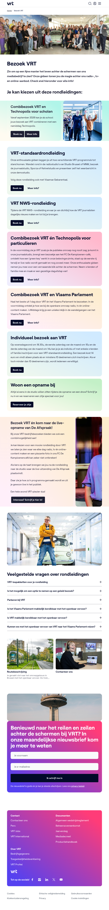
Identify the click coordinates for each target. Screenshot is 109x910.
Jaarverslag (62, 831)
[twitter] (54, 880)
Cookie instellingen (80, 898)
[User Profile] (94, 3)
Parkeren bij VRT (16, 599)
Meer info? (33, 188)
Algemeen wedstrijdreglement (72, 820)
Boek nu (17, 134)
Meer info (32, 134)
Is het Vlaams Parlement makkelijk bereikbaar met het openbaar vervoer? (47, 608)
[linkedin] (47, 880)
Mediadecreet (63, 836)
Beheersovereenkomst (68, 825)
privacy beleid (77, 786)
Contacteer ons (19, 820)
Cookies (10, 893)
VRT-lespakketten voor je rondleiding (27, 582)
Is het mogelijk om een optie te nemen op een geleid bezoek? (40, 590)
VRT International (20, 836)
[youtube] (61, 880)
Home (9, 11)
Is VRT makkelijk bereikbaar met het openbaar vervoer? (37, 617)
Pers (13, 825)
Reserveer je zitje (22, 404)
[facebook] (32, 880)
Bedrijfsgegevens (20, 853)
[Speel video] (54, 539)
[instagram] (40, 880)
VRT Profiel (17, 864)
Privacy (42, 898)
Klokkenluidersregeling (18, 898)
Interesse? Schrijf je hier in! (28, 499)
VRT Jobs (15, 831)
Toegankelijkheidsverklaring (25, 859)
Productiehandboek (66, 841)
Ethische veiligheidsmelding (52, 893)
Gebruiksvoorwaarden (81, 893)
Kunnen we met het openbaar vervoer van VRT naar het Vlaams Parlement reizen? (51, 626)
